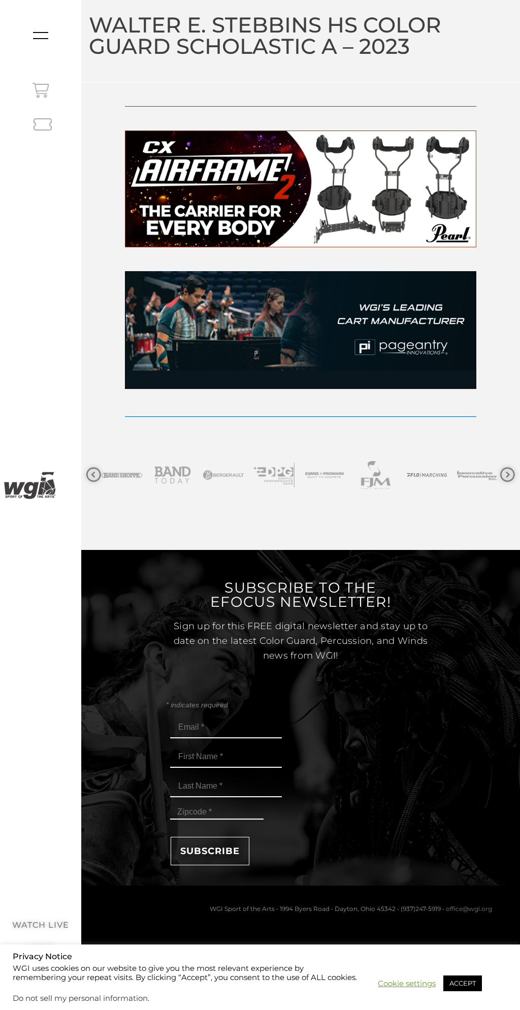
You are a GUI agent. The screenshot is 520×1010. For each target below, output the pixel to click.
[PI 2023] (300, 386)
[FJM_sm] (326, 475)
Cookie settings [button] (407, 983)
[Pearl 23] (300, 244)
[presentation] (93, 475)
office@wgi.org (469, 909)
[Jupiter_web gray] (479, 475)
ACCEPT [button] (462, 983)
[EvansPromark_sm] (275, 475)
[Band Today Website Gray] (123, 475)
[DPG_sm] (225, 475)
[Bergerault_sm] (174, 475)
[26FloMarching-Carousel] (377, 475)
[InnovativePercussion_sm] (428, 475)
